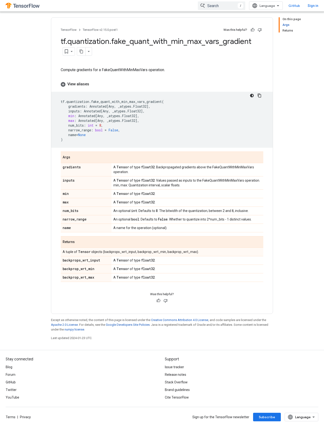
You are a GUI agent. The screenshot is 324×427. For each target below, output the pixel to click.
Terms (10, 417)
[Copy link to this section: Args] (75, 158)
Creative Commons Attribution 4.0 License (179, 320)
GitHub (294, 6)
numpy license (74, 329)
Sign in (313, 6)
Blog (9, 367)
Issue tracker (174, 367)
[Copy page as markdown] (81, 51)
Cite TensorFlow (177, 397)
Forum (10, 374)
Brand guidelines (177, 390)
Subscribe (267, 417)
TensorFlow (69, 30)
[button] (162, 84)
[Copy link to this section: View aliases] (94, 84)
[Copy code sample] (259, 95)
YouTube (12, 397)
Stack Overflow (176, 382)
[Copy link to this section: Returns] (79, 242)
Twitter (11, 390)
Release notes (175, 374)
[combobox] (221, 5)
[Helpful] (252, 29)
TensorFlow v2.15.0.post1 (100, 30)
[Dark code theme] (252, 95)
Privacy (25, 417)
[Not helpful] (259, 29)
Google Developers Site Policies (128, 324)
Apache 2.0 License (64, 324)
